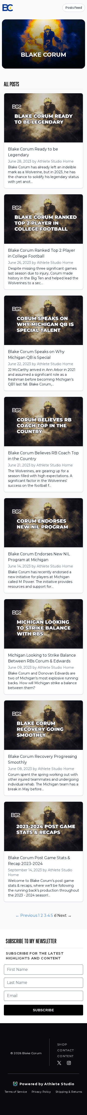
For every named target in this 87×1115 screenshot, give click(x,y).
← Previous (26, 915)
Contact (65, 1050)
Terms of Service (16, 1091)
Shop (62, 1044)
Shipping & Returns (69, 1091)
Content (65, 1056)
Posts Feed (73, 7)
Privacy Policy (42, 1091)
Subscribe (43, 1010)
